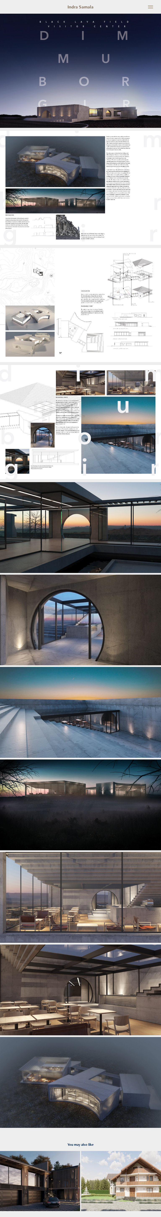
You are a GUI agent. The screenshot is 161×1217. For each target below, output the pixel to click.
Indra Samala (80, 7)
